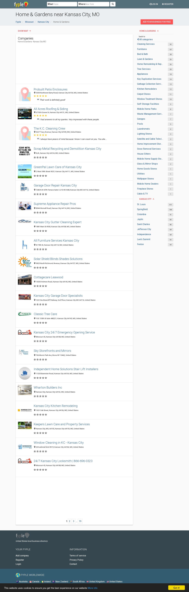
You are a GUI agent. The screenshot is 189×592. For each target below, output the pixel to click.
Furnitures (142, 49)
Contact (73, 564)
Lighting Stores (144, 133)
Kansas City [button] (145, 199)
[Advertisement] (68, 64)
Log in (154, 4)
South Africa (78, 581)
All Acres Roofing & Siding (51, 109)
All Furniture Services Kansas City (56, 240)
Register (168, 4)
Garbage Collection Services (150, 84)
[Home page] (21, 4)
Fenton (140, 244)
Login (18, 564)
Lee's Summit (143, 239)
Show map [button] (23, 31)
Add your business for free (157, 22)
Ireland (47, 581)
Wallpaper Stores (145, 178)
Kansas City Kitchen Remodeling (56, 406)
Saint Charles (143, 224)
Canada (35, 581)
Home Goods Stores (147, 168)
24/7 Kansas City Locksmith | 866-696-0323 (63, 461)
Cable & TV (142, 193)
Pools (140, 124)
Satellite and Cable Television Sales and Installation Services (150, 139)
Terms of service (78, 555)
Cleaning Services (146, 44)
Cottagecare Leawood (48, 277)
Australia (23, 581)
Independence (144, 234)
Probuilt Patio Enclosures (50, 89)
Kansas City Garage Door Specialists (58, 295)
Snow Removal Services (149, 149)
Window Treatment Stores (149, 99)
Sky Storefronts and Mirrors (52, 350)
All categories (146, 39)
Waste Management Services (150, 114)
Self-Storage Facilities (148, 104)
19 (80, 521)
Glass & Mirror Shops (147, 163)
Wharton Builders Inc (48, 387)
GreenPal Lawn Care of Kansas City (58, 167)
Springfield (142, 209)
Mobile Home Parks (146, 109)
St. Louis (141, 204)
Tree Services (144, 69)
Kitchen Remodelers (147, 89)
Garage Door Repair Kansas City (55, 185)
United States (115, 581)
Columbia (141, 214)
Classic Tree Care (45, 314)
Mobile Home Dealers (147, 183)
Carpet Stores (144, 94)
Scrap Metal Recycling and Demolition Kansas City (67, 148)
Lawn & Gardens (145, 59)
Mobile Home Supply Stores (150, 158)
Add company (22, 555)
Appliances (142, 74)
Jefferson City (144, 229)
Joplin (140, 219)
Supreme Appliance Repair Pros (55, 204)
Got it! (176, 587)
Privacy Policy (76, 560)
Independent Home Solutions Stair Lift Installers (66, 369)
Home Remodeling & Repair (150, 64)
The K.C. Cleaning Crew (49, 128)
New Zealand (61, 581)
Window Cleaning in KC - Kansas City (59, 442)
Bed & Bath (142, 54)
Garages (141, 119)
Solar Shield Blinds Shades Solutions (58, 259)
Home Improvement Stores (150, 144)
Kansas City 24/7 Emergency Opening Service (64, 332)
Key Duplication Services (149, 79)
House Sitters (144, 153)
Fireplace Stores (145, 188)
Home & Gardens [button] (147, 31)
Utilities (141, 173)
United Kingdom (97, 581)
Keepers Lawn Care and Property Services (62, 424)
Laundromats (143, 128)
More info (92, 588)
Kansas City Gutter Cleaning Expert (57, 222)
